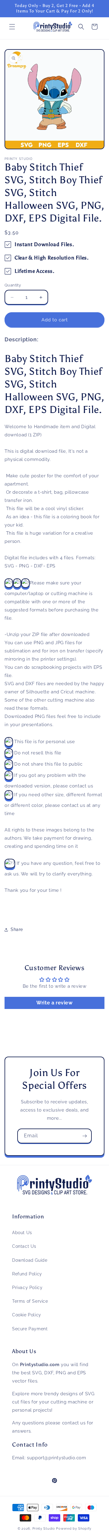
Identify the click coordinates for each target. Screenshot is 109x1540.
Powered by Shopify (73, 1529)
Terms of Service (30, 1301)
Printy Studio (43, 1529)
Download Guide (29, 1260)
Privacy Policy (27, 1287)
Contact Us (24, 1246)
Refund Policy (27, 1273)
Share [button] (17, 929)
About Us (22, 1232)
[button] (12, 26)
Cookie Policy (26, 1314)
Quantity (13, 285)
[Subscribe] (84, 1136)
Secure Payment (30, 1328)
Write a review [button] (54, 1003)
